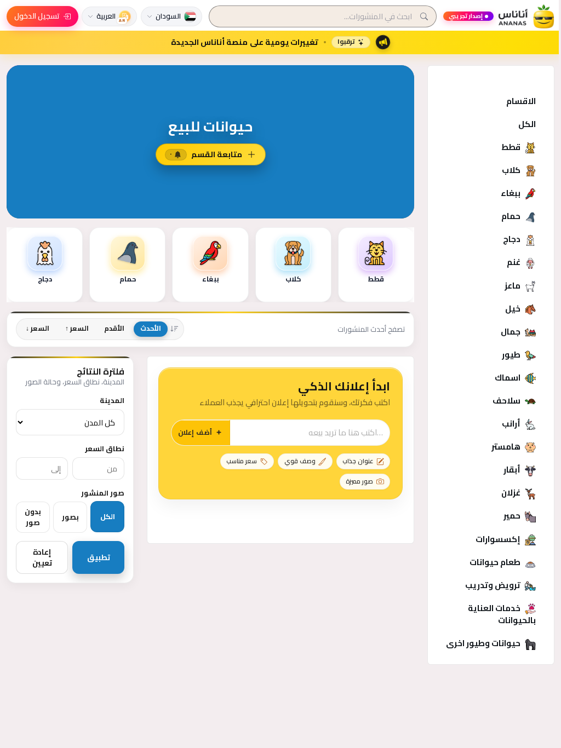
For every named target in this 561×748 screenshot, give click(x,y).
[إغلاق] (81, 265)
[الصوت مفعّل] (101, 265)
